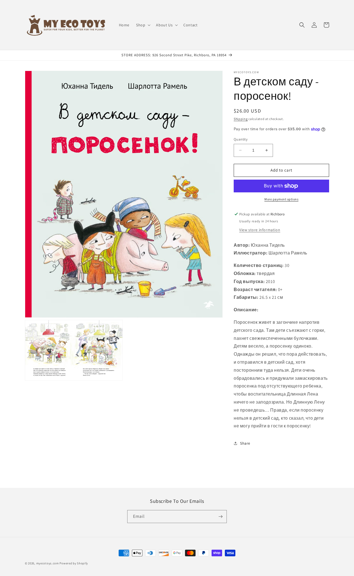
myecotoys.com (47, 563)
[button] (143, 25)
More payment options (281, 199)
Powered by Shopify (73, 563)
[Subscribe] (220, 516)
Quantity (241, 139)
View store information (259, 229)
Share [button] (245, 443)
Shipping (241, 119)
